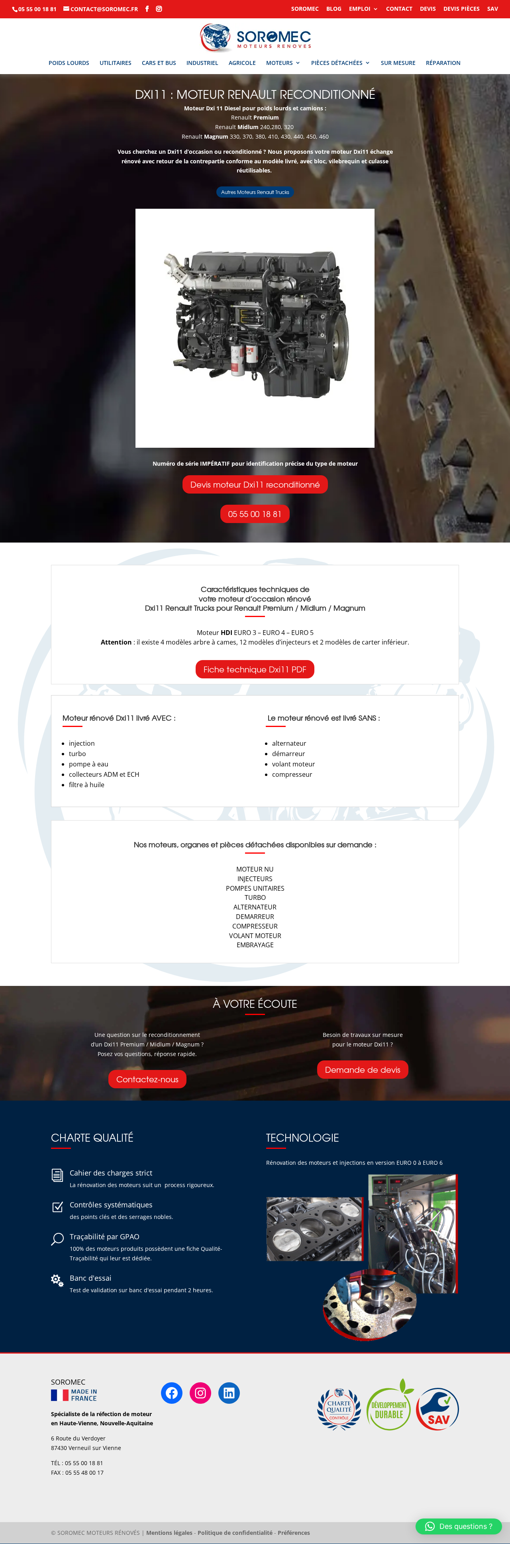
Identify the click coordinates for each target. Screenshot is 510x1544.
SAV (492, 9)
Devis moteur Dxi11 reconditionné (255, 484)
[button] (459, 1526)
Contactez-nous (147, 1079)
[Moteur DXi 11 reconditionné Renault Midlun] (255, 445)
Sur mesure (398, 63)
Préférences (294, 1532)
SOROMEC (305, 9)
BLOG (333, 9)
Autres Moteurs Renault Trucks (255, 192)
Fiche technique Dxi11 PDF (255, 669)
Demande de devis (362, 1069)
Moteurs (279, 63)
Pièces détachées (337, 63)
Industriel (202, 63)
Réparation (443, 63)
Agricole (242, 63)
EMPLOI (360, 9)
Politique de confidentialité (235, 1532)
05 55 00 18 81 (255, 513)
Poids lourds (69, 63)
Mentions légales (169, 1532)
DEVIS (428, 9)
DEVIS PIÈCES (461, 9)
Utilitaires (115, 63)
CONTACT (399, 9)
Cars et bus (159, 63)
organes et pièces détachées (232, 844)
